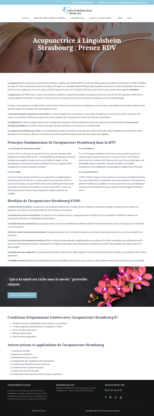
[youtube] (122, 397)
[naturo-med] (117, 397)
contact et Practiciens (100, 18)
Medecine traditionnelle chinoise (49, 18)
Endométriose (77, 18)
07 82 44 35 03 (84, 2)
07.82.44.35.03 (114, 390)
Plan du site (40, 411)
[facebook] (107, 397)
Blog (129, 18)
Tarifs (120, 18)
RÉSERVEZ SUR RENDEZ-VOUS (22, 295)
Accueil (25, 18)
